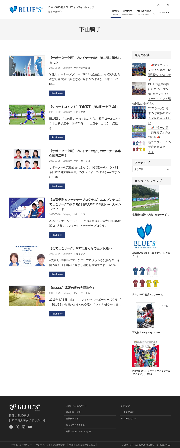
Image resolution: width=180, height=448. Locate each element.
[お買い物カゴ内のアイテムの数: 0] (168, 5)
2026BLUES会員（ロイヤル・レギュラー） (151, 254)
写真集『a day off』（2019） (147, 332)
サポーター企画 (82, 67)
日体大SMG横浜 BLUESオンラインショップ (71, 7)
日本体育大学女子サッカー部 (27, 420)
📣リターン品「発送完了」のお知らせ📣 (159, 132)
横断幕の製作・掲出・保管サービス (150, 214)
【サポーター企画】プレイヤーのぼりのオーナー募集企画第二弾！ (85, 153)
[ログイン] (158, 5)
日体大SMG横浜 (19, 415)
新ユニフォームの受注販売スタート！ (159, 147)
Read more (57, 93)
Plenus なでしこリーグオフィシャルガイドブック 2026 (151, 372)
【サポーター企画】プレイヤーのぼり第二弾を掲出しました (85, 60)
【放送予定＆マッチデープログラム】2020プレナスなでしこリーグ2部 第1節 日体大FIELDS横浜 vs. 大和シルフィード (85, 204)
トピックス (79, 112)
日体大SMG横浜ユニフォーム (147, 294)
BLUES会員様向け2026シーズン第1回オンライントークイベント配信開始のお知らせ (151, 94)
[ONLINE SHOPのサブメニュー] (154, 13)
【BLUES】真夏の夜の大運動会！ (72, 288)
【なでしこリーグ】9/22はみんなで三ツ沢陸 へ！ (82, 248)
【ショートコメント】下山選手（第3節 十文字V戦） (84, 106)
